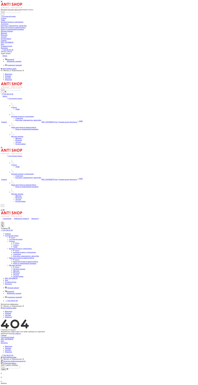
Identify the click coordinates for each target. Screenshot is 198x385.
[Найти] (2, 14)
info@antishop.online (9, 69)
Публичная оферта (9, 363)
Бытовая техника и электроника (24, 252)
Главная (3, 335)
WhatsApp (8, 79)
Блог (2, 341)
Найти (3, 369)
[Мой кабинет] (2, 208)
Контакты (4, 343)
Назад (13, 237)
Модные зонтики (19, 269)
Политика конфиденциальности (14, 361)
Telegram (8, 76)
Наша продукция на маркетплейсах (25, 261)
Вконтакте (8, 74)
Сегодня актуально (15, 239)
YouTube (8, 78)
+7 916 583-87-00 (7, 50)
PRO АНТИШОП (7, 339)
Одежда (16, 245)
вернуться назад (6, 333)
